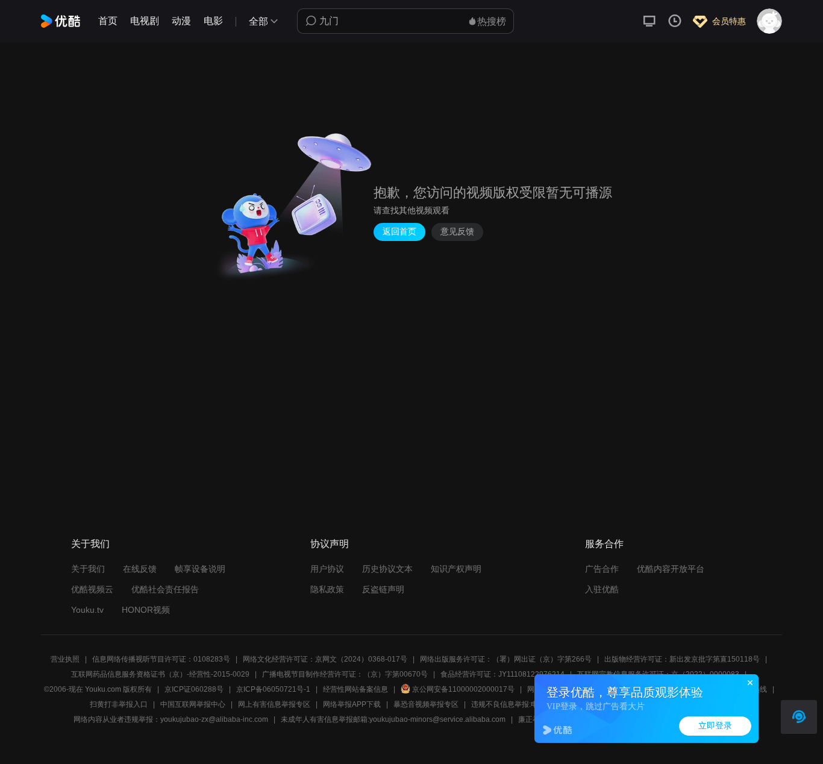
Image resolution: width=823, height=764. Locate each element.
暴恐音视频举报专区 (425, 704)
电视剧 (144, 21)
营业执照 (65, 659)
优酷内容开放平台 (670, 569)
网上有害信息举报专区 (274, 704)
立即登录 (715, 725)
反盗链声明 (383, 589)
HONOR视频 (146, 610)
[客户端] (649, 21)
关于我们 (88, 569)
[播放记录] (674, 21)
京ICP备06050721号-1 (273, 689)
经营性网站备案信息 (355, 689)
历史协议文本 (387, 569)
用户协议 (327, 569)
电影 (213, 21)
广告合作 (602, 569)
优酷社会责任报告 (165, 589)
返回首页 (399, 231)
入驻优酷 (602, 589)
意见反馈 (457, 231)
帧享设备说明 (200, 569)
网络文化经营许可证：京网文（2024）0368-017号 (325, 659)
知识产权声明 (456, 569)
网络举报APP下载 (352, 704)
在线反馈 (140, 569)
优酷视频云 (92, 589)
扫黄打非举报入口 (119, 704)
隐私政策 (327, 589)
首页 (107, 21)
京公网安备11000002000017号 (463, 689)
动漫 (181, 21)
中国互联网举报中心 (192, 704)
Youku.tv (87, 610)
